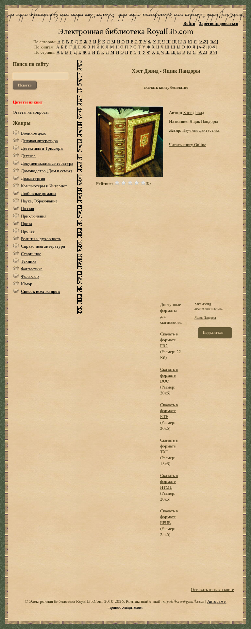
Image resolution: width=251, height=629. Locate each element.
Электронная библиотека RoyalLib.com (125, 31)
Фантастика (31, 269)
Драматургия (33, 178)
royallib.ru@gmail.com (183, 601)
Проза (26, 223)
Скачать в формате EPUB (169, 516)
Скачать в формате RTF (169, 410)
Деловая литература (39, 140)
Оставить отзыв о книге (212, 589)
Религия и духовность (41, 238)
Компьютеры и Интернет (44, 186)
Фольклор (30, 276)
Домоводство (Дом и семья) (46, 171)
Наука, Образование (39, 201)
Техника (28, 261)
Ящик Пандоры (205, 317)
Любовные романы (38, 193)
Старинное (31, 254)
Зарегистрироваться (218, 23)
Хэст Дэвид (193, 112)
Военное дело (33, 133)
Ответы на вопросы (31, 112)
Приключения (33, 216)
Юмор (26, 284)
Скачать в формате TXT (169, 446)
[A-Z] (203, 42)
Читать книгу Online (187, 144)
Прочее (28, 231)
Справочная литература (43, 246)
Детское (28, 156)
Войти (189, 23)
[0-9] (213, 42)
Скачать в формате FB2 (169, 340)
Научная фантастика (201, 130)
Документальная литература (47, 163)
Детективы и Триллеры (42, 148)
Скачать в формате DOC (169, 375)
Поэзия (27, 208)
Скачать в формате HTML (169, 481)
